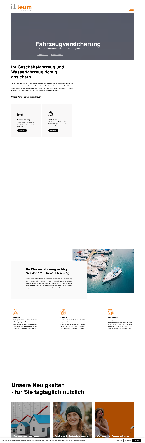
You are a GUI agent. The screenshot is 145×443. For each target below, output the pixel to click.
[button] (131, 9)
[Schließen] (143, 440)
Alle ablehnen (128, 440)
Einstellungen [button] (119, 440)
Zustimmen (137, 440)
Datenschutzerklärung (79, 440)
